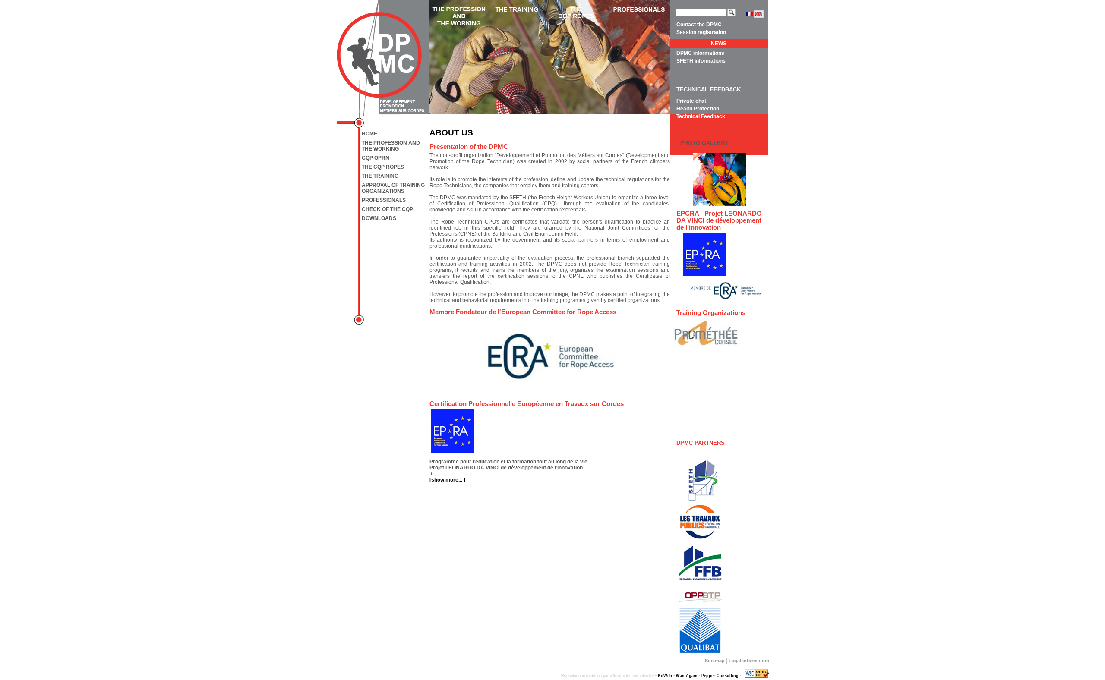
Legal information (749, 660)
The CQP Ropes (383, 167)
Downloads (379, 218)
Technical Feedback (700, 116)
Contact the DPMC (699, 25)
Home (369, 134)
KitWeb (665, 676)
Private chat (691, 101)
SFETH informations (701, 61)
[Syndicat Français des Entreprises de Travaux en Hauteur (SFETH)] (700, 481)
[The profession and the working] (459, 57)
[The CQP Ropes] (579, 57)
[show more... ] (447, 480)
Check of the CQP (387, 209)
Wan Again (687, 676)
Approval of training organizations (393, 188)
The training (380, 176)
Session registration (701, 32)
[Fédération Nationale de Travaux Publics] (698, 521)
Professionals (384, 200)
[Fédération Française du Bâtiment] (698, 563)
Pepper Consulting (720, 676)
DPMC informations (700, 53)
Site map (715, 660)
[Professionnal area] (639, 57)
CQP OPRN (375, 158)
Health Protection (697, 109)
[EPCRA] (704, 254)
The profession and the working (391, 146)
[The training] (519, 57)
